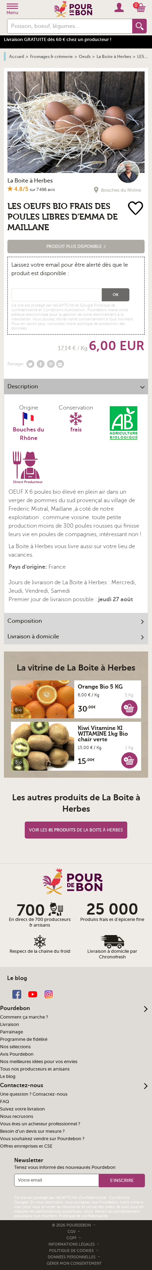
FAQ (4, 1101)
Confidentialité (92, 1197)
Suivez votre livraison (22, 1109)
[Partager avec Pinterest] (51, 364)
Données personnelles (71, 1257)
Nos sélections (15, 1046)
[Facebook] (16, 993)
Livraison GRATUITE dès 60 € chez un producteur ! (57, 39)
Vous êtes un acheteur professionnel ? (40, 1123)
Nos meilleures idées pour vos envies (38, 1061)
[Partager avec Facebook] (41, 364)
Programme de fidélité (23, 1039)
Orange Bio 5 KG (100, 687)
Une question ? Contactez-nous (34, 1094)
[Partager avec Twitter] (30, 364)
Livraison (9, 1024)
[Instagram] (48, 993)
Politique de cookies (71, 1250)
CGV (72, 1231)
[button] (76, 246)
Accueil (16, 56)
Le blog (8, 1076)
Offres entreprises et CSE (26, 1146)
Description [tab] (22, 386)
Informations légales (72, 1244)
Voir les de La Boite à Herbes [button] (76, 830)
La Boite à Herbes (30, 181)
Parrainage (11, 1032)
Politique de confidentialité (83, 1216)
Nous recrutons (16, 1116)
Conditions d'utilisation (64, 310)
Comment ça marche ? (24, 1017)
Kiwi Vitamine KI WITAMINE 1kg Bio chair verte (103, 734)
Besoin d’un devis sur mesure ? (32, 1131)
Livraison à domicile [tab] (33, 636)
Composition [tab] (24, 621)
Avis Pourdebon (17, 1054)
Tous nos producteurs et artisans (35, 1069)
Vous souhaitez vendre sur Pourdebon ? (42, 1138)
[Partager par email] (60, 364)
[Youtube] (32, 993)
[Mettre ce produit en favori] (136, 209)
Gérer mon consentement (74, 1263)
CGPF (72, 1238)
